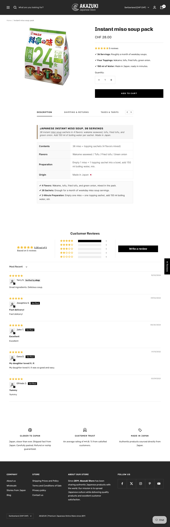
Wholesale (11, 485)
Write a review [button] (138, 248)
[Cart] (161, 7)
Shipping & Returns (76, 112)
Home (9, 20)
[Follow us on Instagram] (140, 483)
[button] (102, 48)
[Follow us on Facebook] (122, 483)
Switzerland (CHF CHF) (135, 7)
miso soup (56, 132)
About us (11, 481)
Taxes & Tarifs (110, 112)
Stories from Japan (16, 490)
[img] (16, 276)
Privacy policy (39, 490)
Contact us (37, 495)
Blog (9, 495)
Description (44, 112)
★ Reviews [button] (167, 266)
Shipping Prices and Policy (45, 481)
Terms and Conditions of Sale (46, 485)
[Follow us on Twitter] (131, 483)
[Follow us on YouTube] (158, 483)
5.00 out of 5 (40, 247)
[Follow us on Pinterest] (149, 483)
